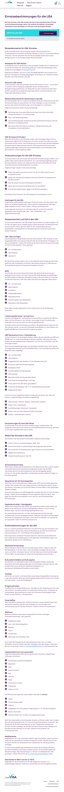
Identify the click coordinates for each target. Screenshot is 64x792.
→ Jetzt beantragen (48, 33)
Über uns (20, 5)
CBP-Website (9, 327)
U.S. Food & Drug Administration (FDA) (40, 754)
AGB (58, 781)
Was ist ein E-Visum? (34, 3)
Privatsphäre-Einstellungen (52, 786)
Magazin (29, 5)
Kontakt (45, 781)
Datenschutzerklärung (53, 783)
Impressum (51, 781)
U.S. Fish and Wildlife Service (32, 646)
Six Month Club (28, 70)
